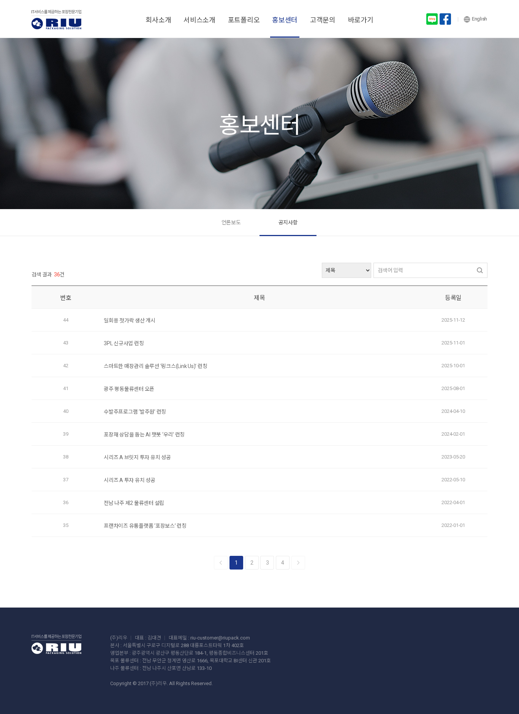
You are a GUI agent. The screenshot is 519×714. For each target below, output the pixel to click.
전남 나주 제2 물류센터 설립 (134, 503)
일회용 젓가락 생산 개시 (129, 320)
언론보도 (231, 222)
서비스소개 (199, 20)
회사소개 (158, 20)
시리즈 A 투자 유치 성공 (129, 480)
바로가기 (360, 20)
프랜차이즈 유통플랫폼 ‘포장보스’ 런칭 (145, 526)
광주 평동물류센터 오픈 (129, 389)
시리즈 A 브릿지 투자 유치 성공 (137, 457)
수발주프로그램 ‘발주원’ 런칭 (135, 412)
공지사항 (288, 222)
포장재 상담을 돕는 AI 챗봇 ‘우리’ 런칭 (144, 435)
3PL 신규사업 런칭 (124, 343)
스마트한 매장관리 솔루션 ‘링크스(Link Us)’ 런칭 (155, 366)
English (479, 19)
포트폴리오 (244, 20)
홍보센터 (284, 20)
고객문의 (322, 20)
